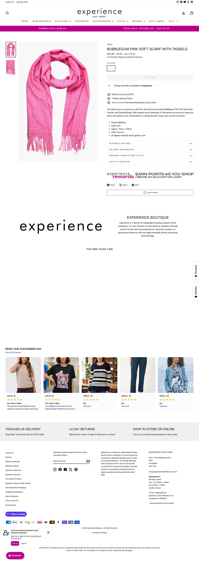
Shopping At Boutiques (14, 492)
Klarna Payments (11, 496)
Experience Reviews (13, 475)
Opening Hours (22, 2)
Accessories (102, 21)
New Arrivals (41, 21)
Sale (172, 21)
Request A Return (12, 466)
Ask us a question (119, 162)
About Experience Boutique (15, 488)
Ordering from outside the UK (126, 156)
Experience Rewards (13, 470)
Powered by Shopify (99, 533)
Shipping (121, 57)
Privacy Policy (10, 505)
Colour (111, 63)
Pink (111, 68)
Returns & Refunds (120, 143)
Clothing (62, 21)
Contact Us (9, 2)
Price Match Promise (13, 479)
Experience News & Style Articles (18, 483)
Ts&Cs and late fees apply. (122, 550)
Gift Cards (156, 21)
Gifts (122, 21)
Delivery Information (121, 150)
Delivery (8, 457)
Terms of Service (11, 501)
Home (24, 21)
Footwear (82, 21)
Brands (137, 21)
